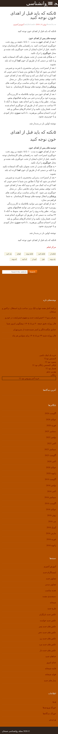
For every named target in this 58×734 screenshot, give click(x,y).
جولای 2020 (51, 467)
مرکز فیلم (51, 246)
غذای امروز (51, 662)
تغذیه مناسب (50, 590)
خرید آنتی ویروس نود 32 (29, 378)
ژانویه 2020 (51, 473)
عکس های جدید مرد (47, 644)
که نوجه (14, 259)
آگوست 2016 (50, 503)
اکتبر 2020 (51, 461)
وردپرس (52, 719)
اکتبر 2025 (51, 443)
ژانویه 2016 (51, 545)
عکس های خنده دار (48, 650)
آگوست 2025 (50, 455)
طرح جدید (51, 608)
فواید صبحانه (50, 674)
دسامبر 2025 (50, 431)
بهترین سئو (51, 371)
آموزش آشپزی (18, 24)
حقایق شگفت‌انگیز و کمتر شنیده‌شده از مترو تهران (34, 329)
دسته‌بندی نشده (49, 596)
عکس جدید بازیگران (47, 614)
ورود (54, 701)
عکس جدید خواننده (48, 620)
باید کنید (9, 254)
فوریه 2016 (51, 539)
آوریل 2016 (51, 527)
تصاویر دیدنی (50, 584)
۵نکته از (52, 254)
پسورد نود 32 (50, 361)
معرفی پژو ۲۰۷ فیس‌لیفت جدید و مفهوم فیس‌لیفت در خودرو (30, 317)
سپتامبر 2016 (50, 497)
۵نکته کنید (41, 254)
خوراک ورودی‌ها (49, 707)
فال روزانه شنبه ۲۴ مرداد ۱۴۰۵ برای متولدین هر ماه (34, 335)
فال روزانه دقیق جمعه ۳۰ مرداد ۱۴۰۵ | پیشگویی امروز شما (31, 323)
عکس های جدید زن (48, 638)
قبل (43, 259)
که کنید (24, 259)
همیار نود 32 (51, 368)
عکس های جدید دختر (47, 632)
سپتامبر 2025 (50, 449)
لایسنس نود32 (50, 358)
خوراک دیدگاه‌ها (49, 713)
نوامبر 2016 (51, 485)
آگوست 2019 (50, 479)
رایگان (53, 375)
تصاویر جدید (51, 578)
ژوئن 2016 (51, 515)
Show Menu (50, 3)
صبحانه (53, 602)
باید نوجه (52, 259)
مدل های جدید (50, 680)
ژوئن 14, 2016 (41, 24)
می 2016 (52, 521)
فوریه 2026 (51, 425)
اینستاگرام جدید (49, 572)
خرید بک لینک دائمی (47, 355)
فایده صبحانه (50, 668)
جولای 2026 (51, 419)
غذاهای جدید (50, 656)
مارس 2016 (51, 533)
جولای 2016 (51, 509)
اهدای (19, 254)
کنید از (34, 259)
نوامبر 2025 (51, 437)
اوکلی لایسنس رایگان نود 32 (44, 365)
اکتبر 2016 (51, 491)
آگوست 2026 (50, 413)
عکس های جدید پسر (47, 626)
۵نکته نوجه (29, 254)
